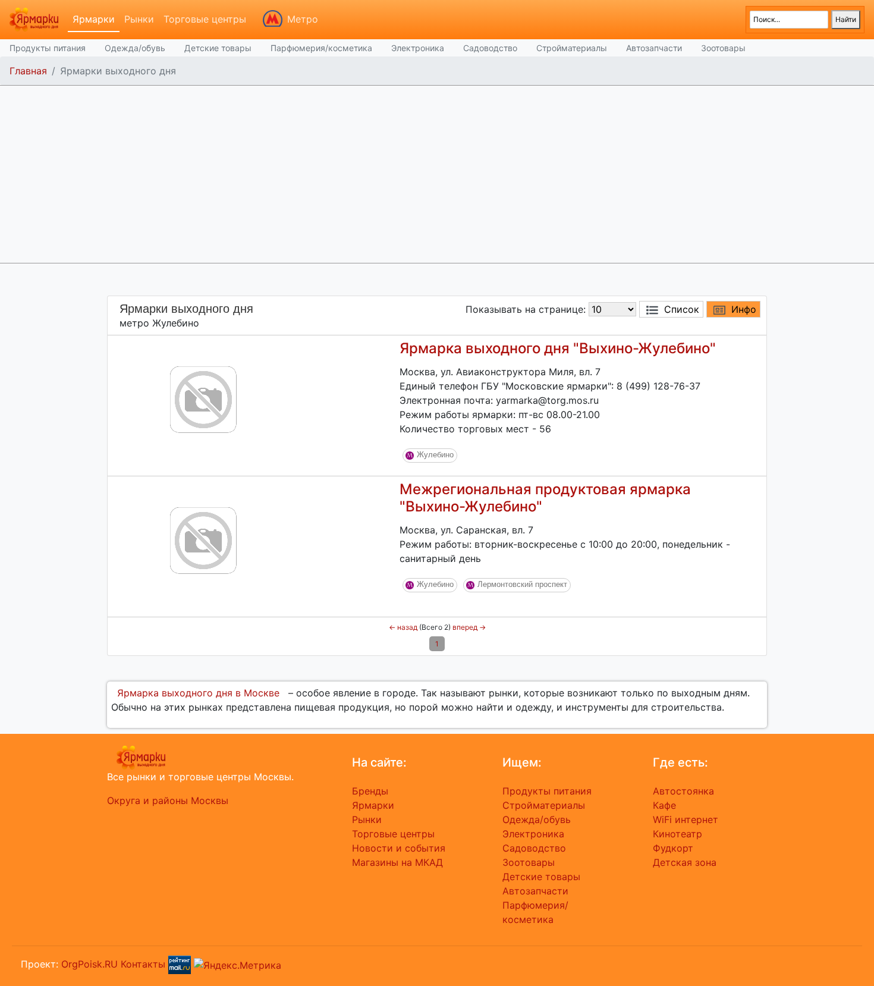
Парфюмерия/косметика (321, 48)
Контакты (143, 964)
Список (681, 309)
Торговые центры (205, 19)
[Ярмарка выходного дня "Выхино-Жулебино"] (203, 398)
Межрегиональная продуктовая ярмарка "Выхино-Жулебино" (545, 498)
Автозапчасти (654, 48)
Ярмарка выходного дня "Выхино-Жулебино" (558, 348)
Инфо (743, 309)
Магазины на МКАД (397, 862)
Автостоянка (683, 791)
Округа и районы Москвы (167, 800)
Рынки (139, 19)
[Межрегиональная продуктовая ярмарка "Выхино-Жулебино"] (203, 539)
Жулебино (435, 454)
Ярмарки (94, 19)
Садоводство (490, 48)
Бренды (370, 791)
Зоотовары (723, 48)
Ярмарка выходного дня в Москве (198, 693)
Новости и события (398, 848)
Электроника (417, 48)
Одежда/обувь (135, 48)
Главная (28, 71)
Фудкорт (673, 848)
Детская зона (684, 862)
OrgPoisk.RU (89, 964)
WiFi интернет (685, 819)
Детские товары (217, 48)
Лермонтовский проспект (522, 584)
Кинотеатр (677, 834)
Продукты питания (48, 48)
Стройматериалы (571, 48)
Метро (302, 19)
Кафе (664, 805)
